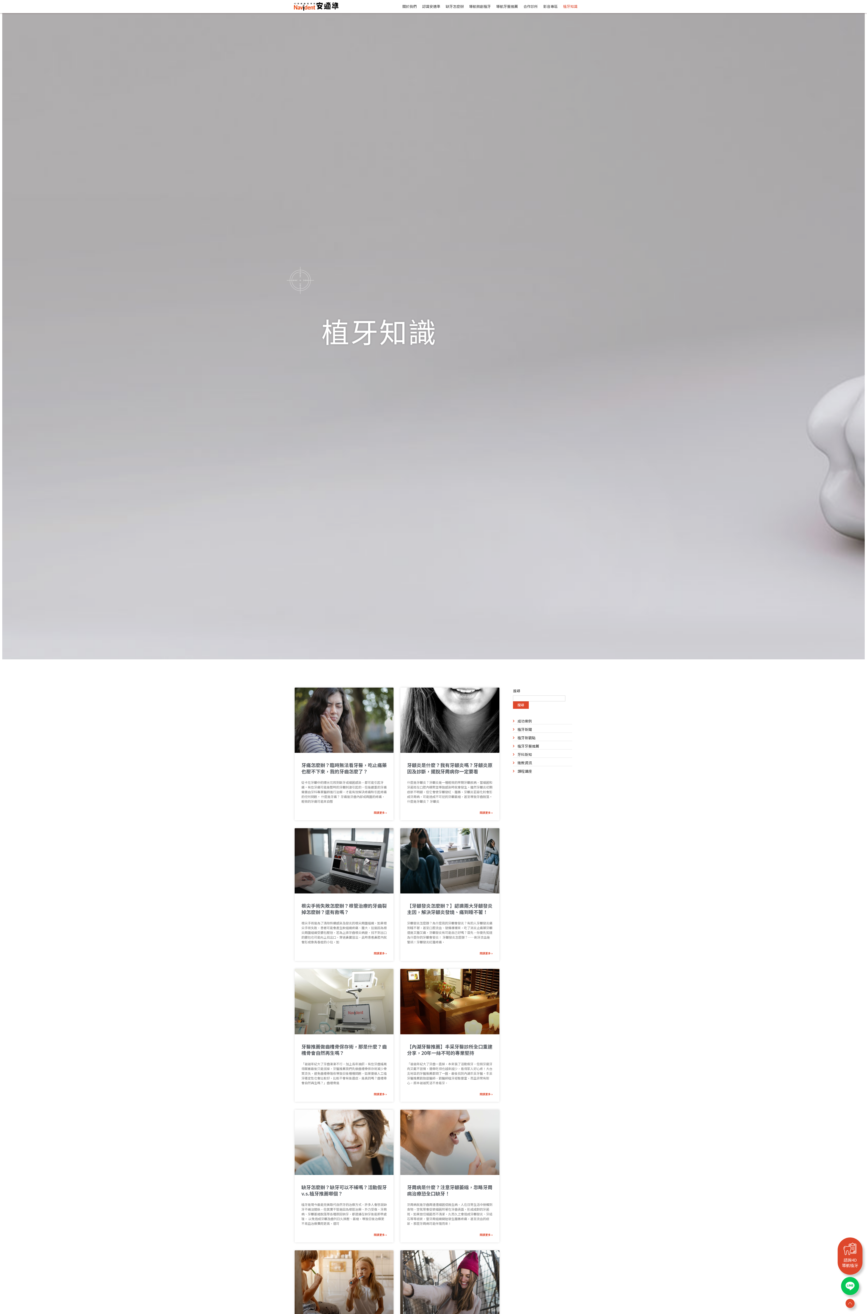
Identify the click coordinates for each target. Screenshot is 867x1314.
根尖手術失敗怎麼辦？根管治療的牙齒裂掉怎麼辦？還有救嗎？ (344, 908)
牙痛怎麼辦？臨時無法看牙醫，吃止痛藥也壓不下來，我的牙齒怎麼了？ (344, 768)
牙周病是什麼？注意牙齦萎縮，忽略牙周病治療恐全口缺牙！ (449, 1190)
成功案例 (524, 721)
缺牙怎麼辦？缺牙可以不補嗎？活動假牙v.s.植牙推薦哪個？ (344, 1190)
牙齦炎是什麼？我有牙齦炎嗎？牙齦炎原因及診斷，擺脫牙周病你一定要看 (449, 768)
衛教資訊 (524, 762)
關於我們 (409, 6)
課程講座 (524, 771)
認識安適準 (431, 6)
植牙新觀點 (526, 737)
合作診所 (530, 6)
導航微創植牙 (480, 6)
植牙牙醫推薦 (528, 746)
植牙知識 (570, 6)
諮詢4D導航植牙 (850, 1262)
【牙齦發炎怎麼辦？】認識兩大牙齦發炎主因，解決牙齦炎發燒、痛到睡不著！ (449, 908)
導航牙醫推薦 (507, 6)
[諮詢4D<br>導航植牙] (850, 1249)
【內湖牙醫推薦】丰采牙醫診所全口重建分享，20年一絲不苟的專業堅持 (449, 1049)
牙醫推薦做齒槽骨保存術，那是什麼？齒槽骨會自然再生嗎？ (344, 1049)
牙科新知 (524, 754)
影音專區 (550, 6)
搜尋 (516, 690)
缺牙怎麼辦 (455, 6)
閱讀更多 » (380, 812)
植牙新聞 (524, 729)
